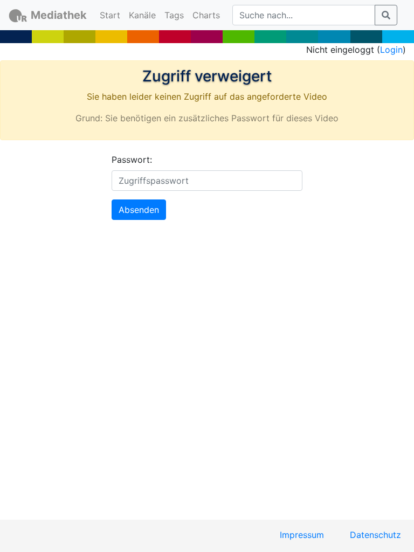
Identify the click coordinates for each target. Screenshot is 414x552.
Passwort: (132, 159)
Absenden (139, 209)
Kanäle (142, 15)
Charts (206, 15)
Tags (174, 15)
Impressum (302, 534)
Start (112, 14)
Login (391, 49)
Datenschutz (375, 534)
